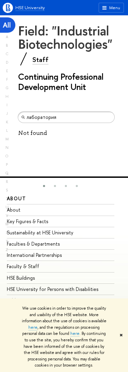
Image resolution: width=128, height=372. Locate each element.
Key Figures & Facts (27, 221)
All (7, 25)
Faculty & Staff (23, 266)
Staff (40, 59)
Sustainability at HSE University (40, 232)
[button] (44, 186)
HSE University (30, 7)
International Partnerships (34, 255)
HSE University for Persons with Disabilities (52, 289)
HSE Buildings (21, 278)
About (16, 198)
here (33, 327)
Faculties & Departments (33, 244)
